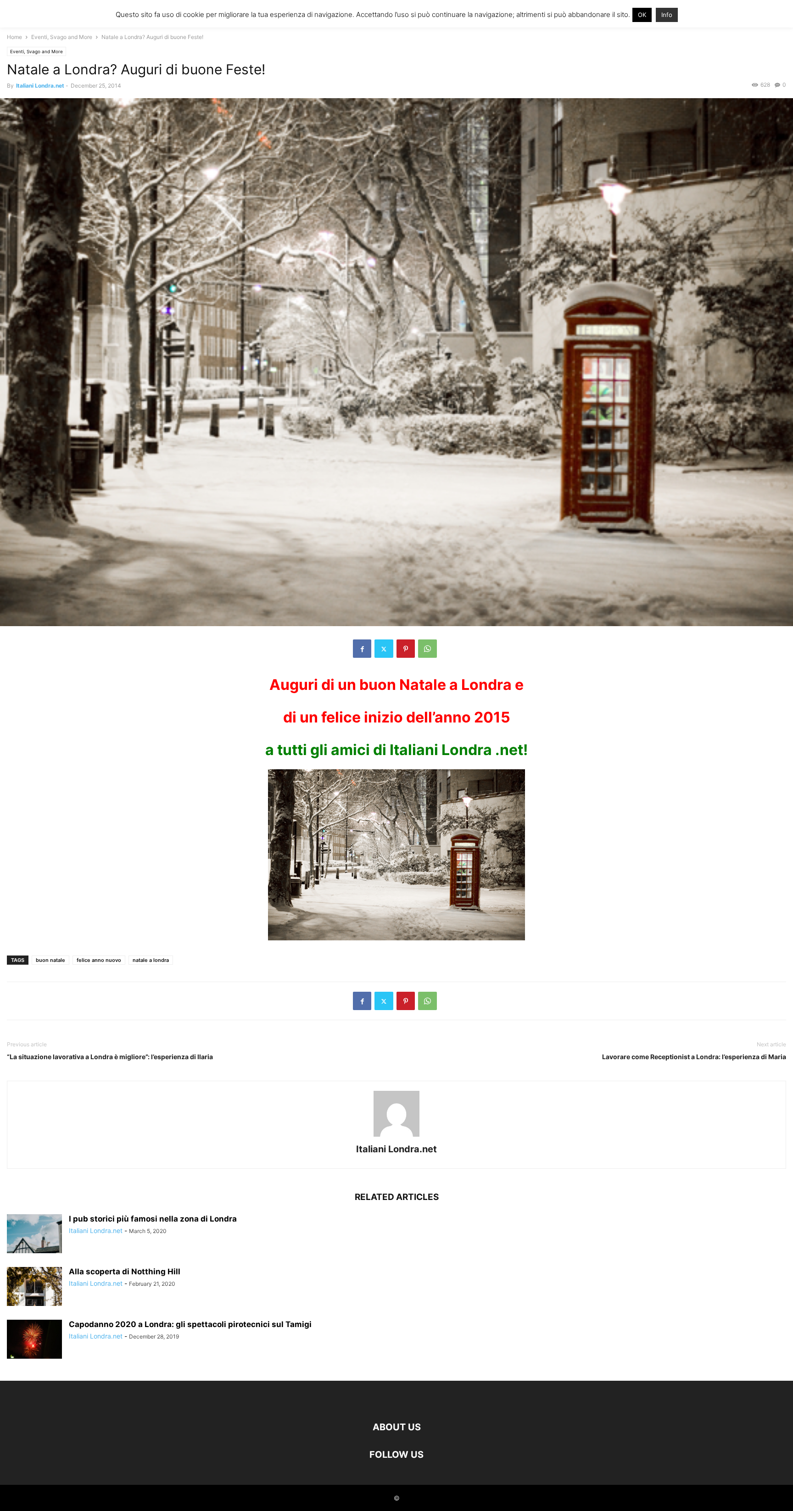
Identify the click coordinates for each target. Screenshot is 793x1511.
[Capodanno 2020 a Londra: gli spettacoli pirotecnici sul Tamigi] (34, 1340)
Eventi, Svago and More (61, 36)
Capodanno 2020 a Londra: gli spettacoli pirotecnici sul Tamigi (190, 1324)
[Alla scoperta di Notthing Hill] (34, 1287)
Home (14, 36)
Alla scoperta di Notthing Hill (124, 1271)
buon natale (50, 960)
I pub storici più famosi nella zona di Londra (153, 1218)
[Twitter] (383, 648)
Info (666, 14)
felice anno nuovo (99, 960)
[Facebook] (362, 648)
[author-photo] (396, 1136)
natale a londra (151, 960)
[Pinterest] (405, 648)
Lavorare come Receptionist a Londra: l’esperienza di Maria (694, 1057)
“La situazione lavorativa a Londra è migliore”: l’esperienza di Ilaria (110, 1057)
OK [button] (642, 14)
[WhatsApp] (427, 648)
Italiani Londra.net (40, 85)
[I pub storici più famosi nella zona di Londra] (34, 1234)
